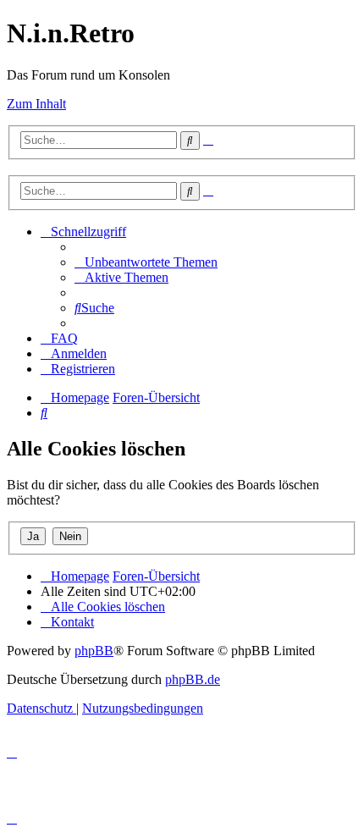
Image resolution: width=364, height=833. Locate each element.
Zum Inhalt (36, 104)
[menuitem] (146, 262)
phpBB (93, 650)
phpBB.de (192, 679)
